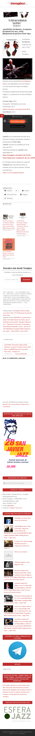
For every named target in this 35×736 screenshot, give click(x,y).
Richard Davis (25, 301)
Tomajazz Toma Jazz (15, 508)
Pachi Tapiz (24, 299)
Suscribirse (26, 279)
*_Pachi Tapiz (9, 294)
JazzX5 (17, 294)
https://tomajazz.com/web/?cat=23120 (16, 155)
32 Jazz (13, 297)
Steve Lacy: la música (20, 552)
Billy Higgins (21, 297)
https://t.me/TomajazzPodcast (13, 173)
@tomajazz (10, 505)
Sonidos (29, 294)
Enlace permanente (21, 354)
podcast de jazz (14, 301)
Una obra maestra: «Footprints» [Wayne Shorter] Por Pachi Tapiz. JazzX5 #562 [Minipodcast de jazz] (9, 224)
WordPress (22, 733)
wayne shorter (17, 302)
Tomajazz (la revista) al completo (15, 295)
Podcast (23, 294)
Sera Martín (7, 302)
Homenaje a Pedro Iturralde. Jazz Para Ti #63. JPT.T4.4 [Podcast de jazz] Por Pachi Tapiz (17, 313)
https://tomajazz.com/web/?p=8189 (15, 109)
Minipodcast (16, 299)
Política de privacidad (8, 731)
